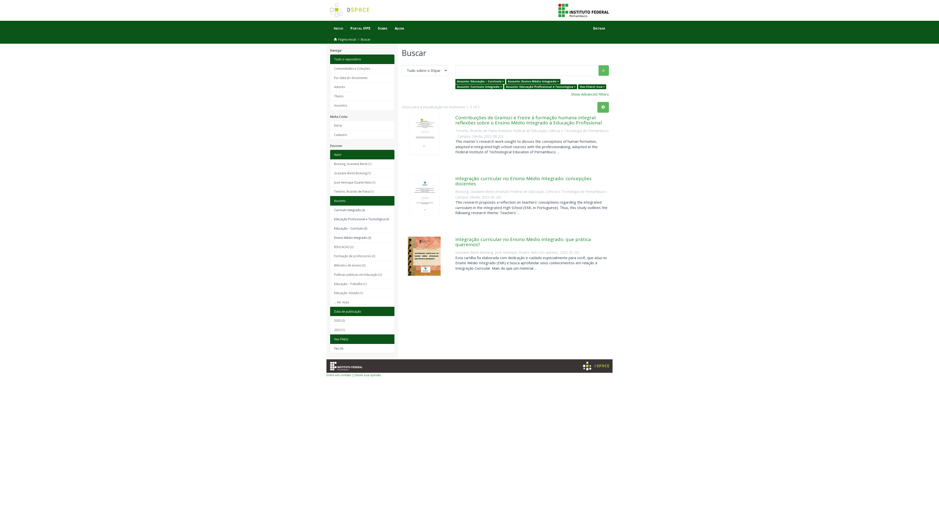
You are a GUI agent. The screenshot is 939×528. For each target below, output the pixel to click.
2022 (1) (339, 330)
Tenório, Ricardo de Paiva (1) (354, 191)
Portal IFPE (360, 28)
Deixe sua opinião (368, 375)
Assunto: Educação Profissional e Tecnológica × (540, 86)
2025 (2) (339, 320)
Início (338, 28)
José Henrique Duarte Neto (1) (355, 182)
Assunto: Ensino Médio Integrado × (533, 81)
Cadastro (340, 135)
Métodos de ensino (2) (350, 265)
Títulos (339, 96)
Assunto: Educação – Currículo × (480, 81)
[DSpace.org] (596, 366)
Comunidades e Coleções (352, 68)
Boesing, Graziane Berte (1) (353, 164)
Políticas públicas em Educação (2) (358, 274)
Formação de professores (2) (354, 256)
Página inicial (347, 39)
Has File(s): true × (592, 86)
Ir (603, 70)
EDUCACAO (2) (344, 247)
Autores (339, 87)
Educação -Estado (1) (348, 293)
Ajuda (399, 28)
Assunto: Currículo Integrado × (479, 86)
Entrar (338, 125)
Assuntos (340, 105)
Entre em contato (338, 375)
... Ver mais (341, 302)
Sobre (382, 28)
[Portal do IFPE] (583, 10)
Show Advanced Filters (590, 94)
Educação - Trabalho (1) (350, 284)
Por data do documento (351, 78)
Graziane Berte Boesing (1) (352, 173)
